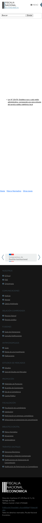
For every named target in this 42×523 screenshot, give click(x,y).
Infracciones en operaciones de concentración (21, 420)
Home (2, 191)
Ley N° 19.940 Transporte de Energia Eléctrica (24, 137)
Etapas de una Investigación (15, 352)
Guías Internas (11, 168)
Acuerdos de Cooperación (14, 388)
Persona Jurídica (10, 320)
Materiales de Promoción (13, 384)
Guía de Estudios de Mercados (15, 372)
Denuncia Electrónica (12, 452)
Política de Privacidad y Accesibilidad (15, 507)
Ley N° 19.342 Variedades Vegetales (20, 152)
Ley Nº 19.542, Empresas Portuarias (21, 85)
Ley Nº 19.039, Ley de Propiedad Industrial (23, 76)
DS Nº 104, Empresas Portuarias (19, 126)
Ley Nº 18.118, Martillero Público (20, 54)
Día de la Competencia (13, 392)
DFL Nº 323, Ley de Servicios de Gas (21, 120)
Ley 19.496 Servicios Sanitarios (19, 149)
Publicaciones (9, 356)
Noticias (7, 296)
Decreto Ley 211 (12, 46)
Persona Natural (10, 316)
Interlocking (9, 412)
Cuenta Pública (10, 396)
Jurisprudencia (10, 440)
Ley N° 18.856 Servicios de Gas (19, 146)
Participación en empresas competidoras (19, 416)
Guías (7, 348)
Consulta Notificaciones (13, 336)
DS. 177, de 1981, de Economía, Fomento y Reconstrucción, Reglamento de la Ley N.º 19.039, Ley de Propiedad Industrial (23, 132)
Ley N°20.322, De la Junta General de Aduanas (25, 96)
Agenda (7, 300)
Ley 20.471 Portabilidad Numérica (20, 158)
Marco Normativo (14, 191)
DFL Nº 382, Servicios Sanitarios (19, 123)
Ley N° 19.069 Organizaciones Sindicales (22, 155)
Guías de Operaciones (12, 332)
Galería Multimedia (11, 304)
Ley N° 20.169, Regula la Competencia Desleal (24, 93)
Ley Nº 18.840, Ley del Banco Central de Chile (24, 73)
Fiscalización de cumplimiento (15, 408)
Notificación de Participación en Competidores (21, 466)
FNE (6, 280)
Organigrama (9, 284)
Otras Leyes (10, 50)
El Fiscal (7, 276)
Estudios (8, 368)
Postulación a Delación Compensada (18, 456)
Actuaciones (9, 436)
